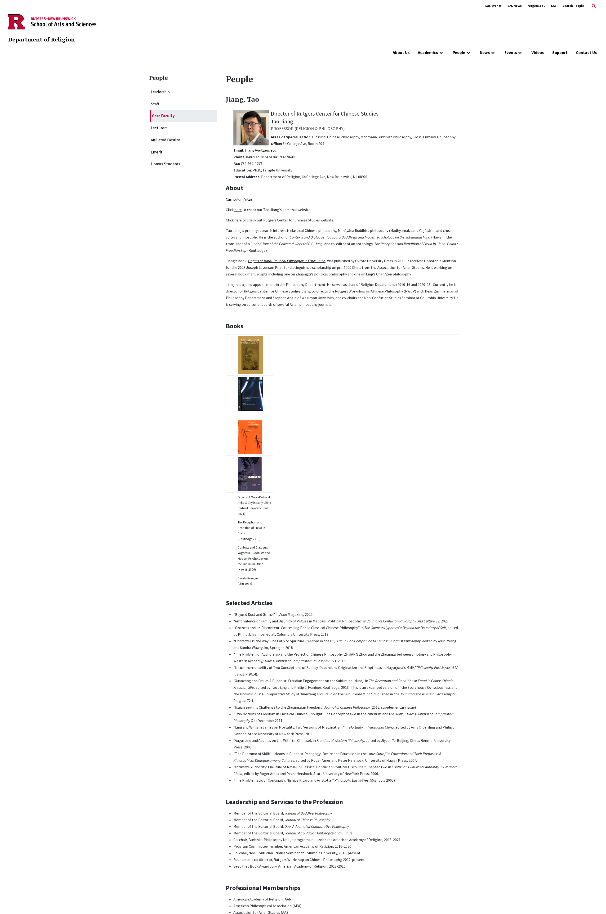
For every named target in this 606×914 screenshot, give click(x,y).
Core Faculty (163, 115)
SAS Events (493, 6)
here (238, 209)
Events (510, 52)
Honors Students (165, 164)
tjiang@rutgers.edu (260, 150)
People (459, 52)
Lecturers (159, 128)
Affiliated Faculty (165, 140)
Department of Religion (41, 39)
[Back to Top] (595, 902)
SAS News (515, 6)
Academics (428, 52)
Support (560, 52)
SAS (554, 6)
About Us (401, 52)
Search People (573, 6)
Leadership (160, 92)
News (485, 52)
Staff (155, 104)
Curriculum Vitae (239, 199)
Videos (537, 52)
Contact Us (586, 52)
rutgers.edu (536, 6)
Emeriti (157, 152)
